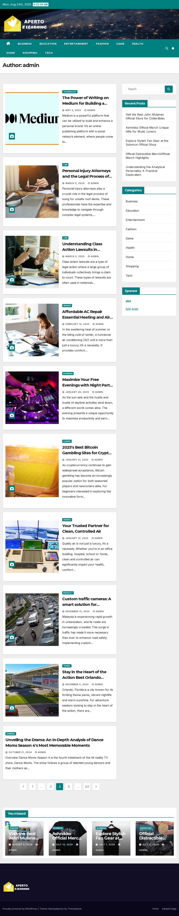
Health (137, 43)
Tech (49, 52)
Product (68, 593)
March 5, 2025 (75, 183)
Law (65, 165)
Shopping (30, 52)
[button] (166, 48)
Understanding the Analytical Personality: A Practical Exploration (145, 170)
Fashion (102, 43)
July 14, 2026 (65, 844)
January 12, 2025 (77, 538)
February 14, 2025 (78, 324)
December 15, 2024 (78, 611)
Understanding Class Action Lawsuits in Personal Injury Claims (83, 249)
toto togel (132, 309)
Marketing (146, 828)
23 (87, 786)
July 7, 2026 (107, 844)
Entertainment (76, 43)
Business (25, 43)
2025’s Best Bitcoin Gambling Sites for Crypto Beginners (86, 453)
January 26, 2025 (78, 392)
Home (10, 52)
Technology (69, 92)
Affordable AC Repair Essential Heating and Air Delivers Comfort (86, 317)
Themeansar (74, 908)
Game (120, 43)
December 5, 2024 (77, 684)
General (10, 734)
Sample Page (169, 908)
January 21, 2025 (77, 459)
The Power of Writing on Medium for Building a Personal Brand (85, 103)
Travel (66, 666)
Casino (67, 441)
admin (91, 110)
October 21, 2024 (21, 752)
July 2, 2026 (150, 844)
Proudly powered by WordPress (20, 908)
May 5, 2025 (74, 110)
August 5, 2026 (22, 844)
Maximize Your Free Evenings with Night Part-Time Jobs (86, 385)
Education (48, 43)
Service (67, 306)
